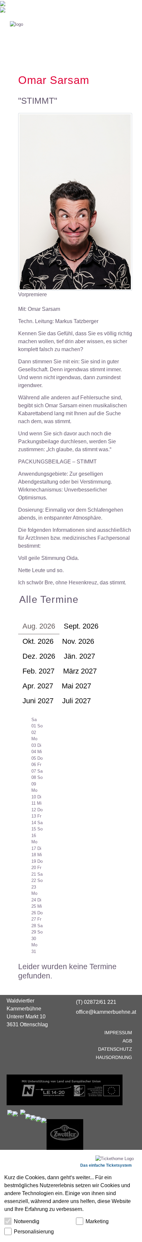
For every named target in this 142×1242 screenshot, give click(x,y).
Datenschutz (115, 1049)
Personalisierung (34, 1231)
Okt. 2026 (37, 641)
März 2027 (80, 671)
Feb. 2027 (38, 671)
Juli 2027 (76, 701)
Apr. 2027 (37, 686)
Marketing (97, 1221)
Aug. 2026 (38, 626)
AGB (127, 1040)
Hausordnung (114, 1057)
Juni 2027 (37, 701)
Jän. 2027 (79, 656)
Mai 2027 (76, 686)
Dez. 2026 (38, 656)
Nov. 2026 (78, 641)
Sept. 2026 (81, 626)
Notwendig (26, 1221)
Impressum (118, 1032)
